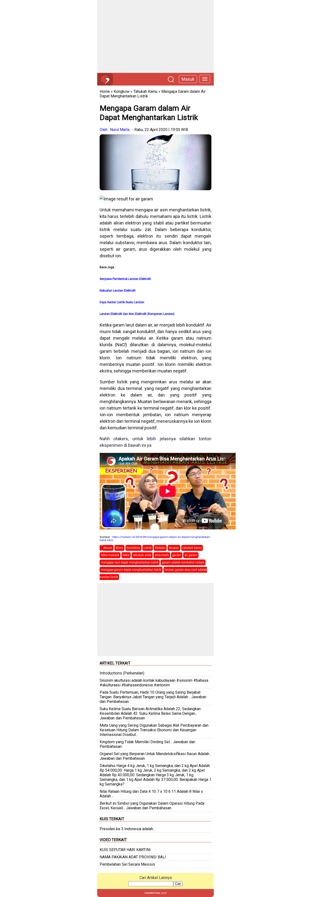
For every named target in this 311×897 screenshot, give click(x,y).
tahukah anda (142, 555)
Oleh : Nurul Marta (115, 129)
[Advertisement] (155, 36)
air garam (190, 555)
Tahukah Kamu (145, 91)
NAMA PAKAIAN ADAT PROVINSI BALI (133, 857)
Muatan (174, 548)
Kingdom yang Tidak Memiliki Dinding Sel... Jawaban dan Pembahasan (147, 744)
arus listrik (162, 555)
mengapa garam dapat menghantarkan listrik (131, 569)
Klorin (119, 548)
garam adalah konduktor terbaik (183, 562)
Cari (178, 884)
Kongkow (122, 91)
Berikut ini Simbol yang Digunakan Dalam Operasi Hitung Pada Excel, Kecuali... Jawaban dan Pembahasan (152, 805)
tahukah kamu (192, 548)
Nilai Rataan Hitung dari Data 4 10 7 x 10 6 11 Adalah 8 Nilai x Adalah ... (151, 793)
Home (105, 91)
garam (176, 555)
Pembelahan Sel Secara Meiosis (127, 864)
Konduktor (133, 548)
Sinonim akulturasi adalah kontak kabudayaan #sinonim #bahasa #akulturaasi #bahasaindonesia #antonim (154, 682)
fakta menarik (110, 555)
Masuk (187, 79)
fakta (126, 555)
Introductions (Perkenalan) (122, 673)
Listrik (148, 548)
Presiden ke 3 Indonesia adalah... (127, 829)
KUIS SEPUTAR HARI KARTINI (125, 849)
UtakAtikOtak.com (155, 893)
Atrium (107, 548)
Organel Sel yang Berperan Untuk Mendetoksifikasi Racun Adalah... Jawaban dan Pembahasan (155, 756)
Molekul (160, 548)
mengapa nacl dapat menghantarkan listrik (129, 562)
